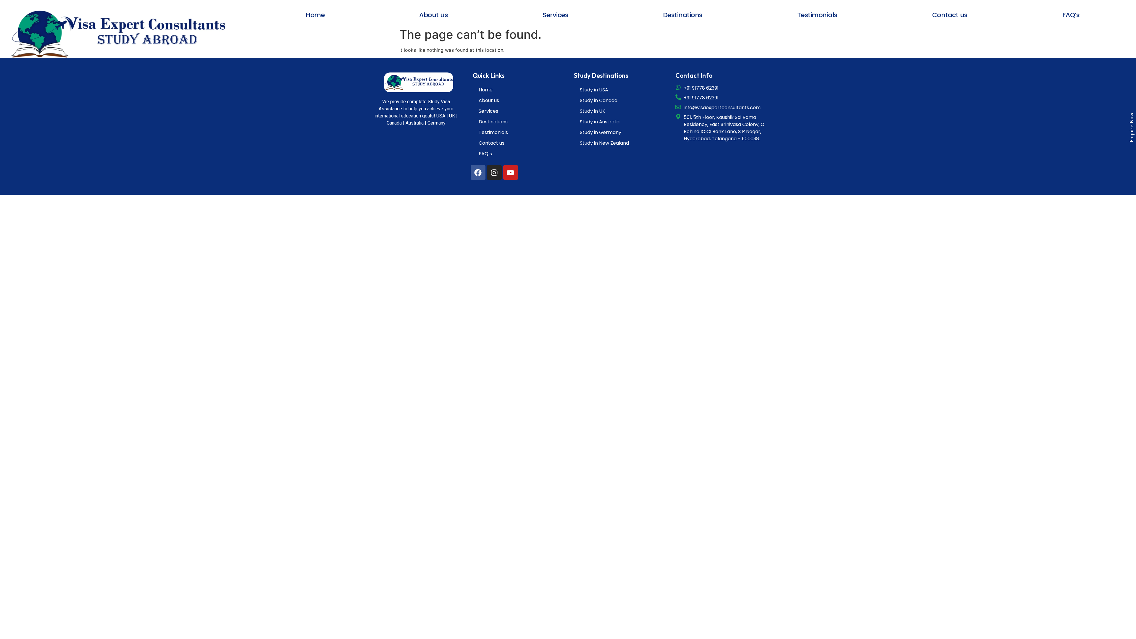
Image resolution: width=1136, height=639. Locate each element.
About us (433, 15)
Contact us (950, 15)
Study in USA (594, 89)
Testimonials (817, 15)
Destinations (683, 15)
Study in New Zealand (604, 143)
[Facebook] (478, 172)
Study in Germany (600, 132)
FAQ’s (1071, 15)
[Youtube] (510, 172)
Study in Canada (598, 100)
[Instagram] (494, 172)
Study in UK (592, 111)
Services (555, 15)
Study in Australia (599, 121)
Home (315, 15)
